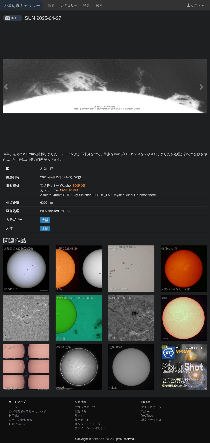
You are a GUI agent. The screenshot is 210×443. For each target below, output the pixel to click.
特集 (86, 5)
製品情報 (80, 411)
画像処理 (12, 211)
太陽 (45, 219)
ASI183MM (70, 190)
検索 (99, 5)
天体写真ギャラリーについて (27, 411)
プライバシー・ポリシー (90, 428)
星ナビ (79, 415)
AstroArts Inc (100, 438)
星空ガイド (82, 419)
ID (7, 168)
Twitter (145, 411)
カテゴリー (69, 5)
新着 (51, 5)
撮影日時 (12, 177)
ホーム (13, 407)
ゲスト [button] (196, 5)
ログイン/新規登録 (20, 419)
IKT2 (14, 17)
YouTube (147, 415)
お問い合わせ (17, 424)
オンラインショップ (88, 424)
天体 (9, 228)
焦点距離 (12, 202)
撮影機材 (12, 185)
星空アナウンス (151, 419)
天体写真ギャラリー (21, 5)
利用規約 (14, 415)
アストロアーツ (85, 407)
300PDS (79, 185)
